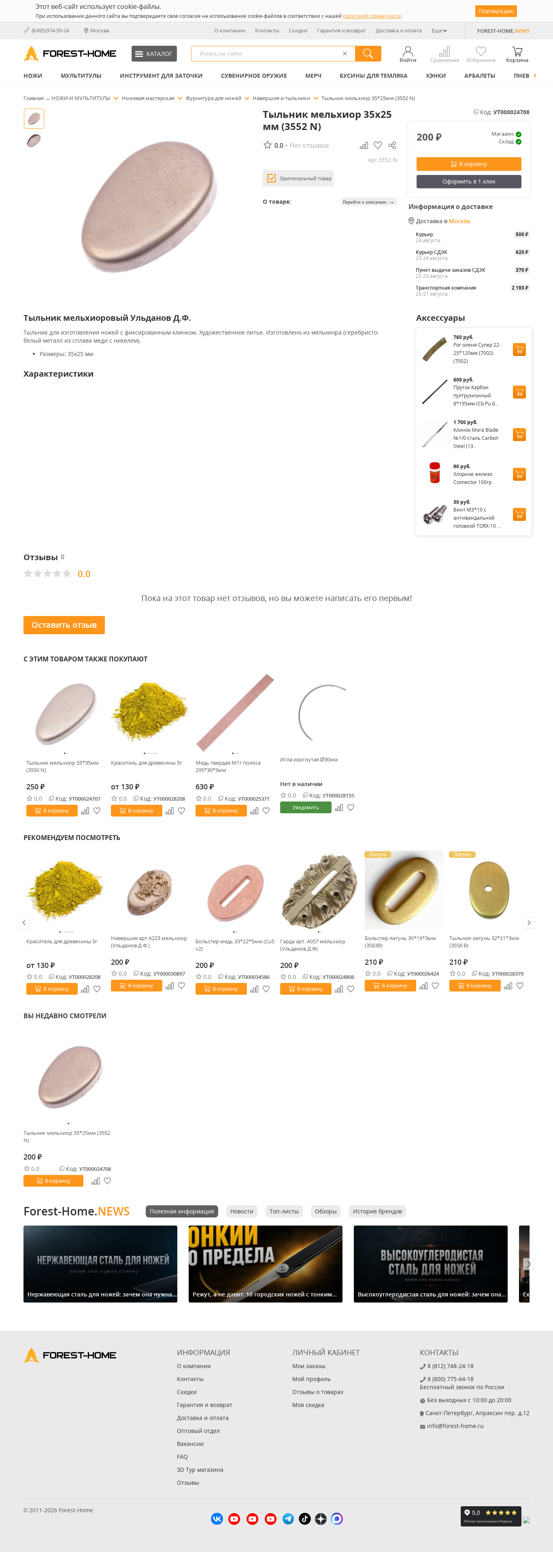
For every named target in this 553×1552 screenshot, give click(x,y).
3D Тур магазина (200, 1469)
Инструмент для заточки (161, 75)
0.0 (38, 798)
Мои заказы (308, 1366)
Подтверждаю (496, 11)
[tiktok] (305, 1520)
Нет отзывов (309, 145)
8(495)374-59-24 (50, 30)
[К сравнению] (85, 811)
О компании (229, 30)
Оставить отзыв (64, 624)
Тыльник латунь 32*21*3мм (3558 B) (484, 941)
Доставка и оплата (399, 30)
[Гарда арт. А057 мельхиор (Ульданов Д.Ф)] (319, 892)
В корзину (473, 164)
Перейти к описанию (369, 201)
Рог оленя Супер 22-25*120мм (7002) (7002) (477, 353)
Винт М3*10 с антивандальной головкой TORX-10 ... (477, 517)
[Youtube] (234, 1520)
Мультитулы (81, 75)
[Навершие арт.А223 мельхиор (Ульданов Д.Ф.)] (150, 890)
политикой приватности (372, 16)
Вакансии (190, 1444)
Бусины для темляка (374, 75)
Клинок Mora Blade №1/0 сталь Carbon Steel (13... (475, 438)
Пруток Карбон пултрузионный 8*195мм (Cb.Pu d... (475, 395)
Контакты (267, 30)
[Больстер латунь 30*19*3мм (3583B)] (404, 890)
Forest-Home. (76, 1211)
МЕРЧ (313, 75)
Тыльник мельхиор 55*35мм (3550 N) (62, 766)
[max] (337, 1520)
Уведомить (306, 807)
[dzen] (321, 1520)
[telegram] (288, 1519)
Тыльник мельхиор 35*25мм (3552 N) (66, 1136)
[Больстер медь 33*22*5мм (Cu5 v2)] (235, 892)
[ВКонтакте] (217, 1520)
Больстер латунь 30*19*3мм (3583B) (400, 941)
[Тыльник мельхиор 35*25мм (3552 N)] (69, 1076)
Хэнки (436, 75)
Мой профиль (311, 1379)
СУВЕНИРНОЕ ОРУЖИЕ (254, 75)
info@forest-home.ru (455, 1426)
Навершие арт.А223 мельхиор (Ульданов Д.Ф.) (149, 941)
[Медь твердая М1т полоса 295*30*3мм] (235, 713)
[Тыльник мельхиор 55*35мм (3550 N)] (65, 713)
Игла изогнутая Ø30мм (309, 759)
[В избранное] (97, 811)
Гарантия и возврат (341, 30)
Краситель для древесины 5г (146, 762)
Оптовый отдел (198, 1431)
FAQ (182, 1456)
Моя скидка (308, 1405)
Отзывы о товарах (317, 1392)
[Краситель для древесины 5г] (150, 713)
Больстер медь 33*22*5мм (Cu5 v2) (235, 945)
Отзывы (188, 1482)
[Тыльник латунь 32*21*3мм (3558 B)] (488, 890)
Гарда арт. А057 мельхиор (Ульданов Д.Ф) (312, 945)
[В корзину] (519, 349)
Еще (437, 30)
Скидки (298, 30)
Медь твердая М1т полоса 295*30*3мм (228, 766)
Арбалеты (480, 75)
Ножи (33, 75)
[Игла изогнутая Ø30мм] (319, 711)
